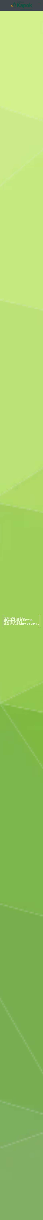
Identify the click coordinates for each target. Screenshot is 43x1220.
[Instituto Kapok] (21, 5)
